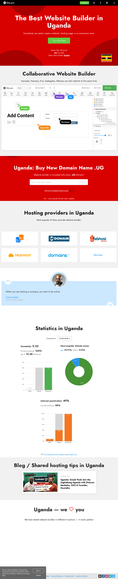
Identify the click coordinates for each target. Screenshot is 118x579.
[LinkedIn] (110, 576)
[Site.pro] (99, 576)
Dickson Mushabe (12, 297)
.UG (55, 53)
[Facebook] (103, 576)
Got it (38, 571)
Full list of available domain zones (56, 190)
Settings (38, 575)
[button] (84, 2)
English (67, 55)
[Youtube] (106, 576)
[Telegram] (113, 576)
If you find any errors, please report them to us (60, 454)
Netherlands (64, 338)
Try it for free (59, 40)
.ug (61, 350)
